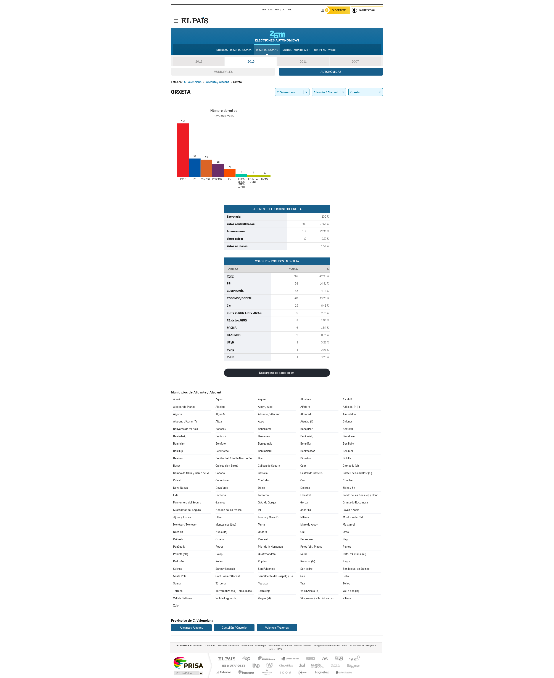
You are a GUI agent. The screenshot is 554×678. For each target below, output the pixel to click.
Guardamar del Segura (187, 509)
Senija (177, 583)
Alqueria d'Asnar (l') (185, 421)
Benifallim (179, 443)
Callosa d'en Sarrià (227, 465)
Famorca (263, 495)
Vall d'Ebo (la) (351, 590)
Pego (346, 539)
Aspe (261, 421)
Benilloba (348, 443)
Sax (302, 576)
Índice (272, 649)
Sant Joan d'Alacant (228, 576)
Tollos (346, 583)
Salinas (177, 568)
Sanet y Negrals (225, 568)
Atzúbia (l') (306, 421)
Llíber (219, 517)
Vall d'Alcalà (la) (309, 590)
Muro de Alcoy (309, 524)
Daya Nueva (180, 487)
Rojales (262, 561)
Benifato (221, 443)
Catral (176, 480)
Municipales (223, 71)
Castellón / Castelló (234, 627)
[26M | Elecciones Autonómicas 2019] (277, 36)
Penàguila (179, 546)
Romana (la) (307, 561)
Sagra (346, 561)
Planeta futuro (333, 665)
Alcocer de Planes (184, 406)
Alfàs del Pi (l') (351, 406)
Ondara (262, 532)
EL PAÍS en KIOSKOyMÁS (363, 645)
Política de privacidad (280, 645)
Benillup (178, 451)
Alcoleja (220, 406)
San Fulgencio (266, 568)
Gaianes (220, 502)
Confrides (264, 480)
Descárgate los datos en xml (277, 372)
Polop (219, 554)
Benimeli (348, 451)
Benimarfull (265, 451)
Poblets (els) (180, 554)
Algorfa (177, 414)
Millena (304, 517)
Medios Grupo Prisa (188, 673)
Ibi (259, 509)
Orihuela (178, 539)
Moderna (245, 672)
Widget (333, 50)
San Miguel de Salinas (356, 568)
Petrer (219, 546)
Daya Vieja (222, 487)
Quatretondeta (267, 554)
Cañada (220, 473)
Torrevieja (264, 590)
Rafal (303, 554)
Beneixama (265, 428)
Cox (302, 480)
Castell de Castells (311, 473)
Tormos (177, 590)
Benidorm (349, 436)
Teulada (263, 583)
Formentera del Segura (187, 502)
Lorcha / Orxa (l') (268, 517)
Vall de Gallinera (183, 598)
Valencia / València (277, 627)
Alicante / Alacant (269, 414)
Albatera (305, 399)
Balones (348, 421)
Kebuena (349, 665)
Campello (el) (351, 465)
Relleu (219, 561)
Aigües (262, 399)
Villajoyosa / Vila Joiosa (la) (316, 598)
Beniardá (221, 436)
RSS (279, 649)
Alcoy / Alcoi (265, 406)
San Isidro (306, 568)
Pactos (286, 50)
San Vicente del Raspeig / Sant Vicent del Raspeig (277, 576)
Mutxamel (349, 524)
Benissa (178, 458)
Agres (219, 399)
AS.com (323, 659)
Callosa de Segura (269, 465)
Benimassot (307, 451)
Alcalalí (347, 399)
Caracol (353, 659)
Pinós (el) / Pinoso (311, 546)
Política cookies (302, 645)
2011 (303, 61)
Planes (347, 546)
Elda (175, 495)
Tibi (302, 583)
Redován (178, 561)
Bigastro (305, 458)
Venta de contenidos (228, 645)
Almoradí (305, 414)
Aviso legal (260, 645)
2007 (355, 61)
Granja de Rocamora (355, 502)
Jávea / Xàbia (351, 509)
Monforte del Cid (353, 517)
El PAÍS (226, 659)
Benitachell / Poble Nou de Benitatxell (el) (235, 458)
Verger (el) (264, 598)
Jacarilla (305, 509)
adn (337, 659)
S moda (303, 672)
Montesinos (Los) (226, 524)
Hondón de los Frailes (229, 509)
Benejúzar (306, 428)
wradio (268, 665)
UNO (256, 665)
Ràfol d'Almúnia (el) (354, 554)
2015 (251, 61)
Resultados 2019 (267, 50)
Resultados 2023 (241, 50)
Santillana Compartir (290, 659)
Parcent (263, 539)
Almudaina (349, 414)
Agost (176, 399)
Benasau (221, 428)
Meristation (343, 672)
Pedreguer (306, 539)
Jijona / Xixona (182, 517)
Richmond (224, 672)
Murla (261, 524)
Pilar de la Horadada (270, 546)
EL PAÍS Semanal (318, 665)
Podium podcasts (266, 672)
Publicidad (247, 645)
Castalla (263, 473)
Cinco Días (285, 665)
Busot (176, 465)
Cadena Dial (301, 665)
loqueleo (322, 672)
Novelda (178, 532)
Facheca (221, 495)
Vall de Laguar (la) (226, 598)
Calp (303, 465)
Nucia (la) (221, 532)
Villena (347, 598)
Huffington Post (232, 665)
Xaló (176, 605)
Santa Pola (179, 576)
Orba (346, 532)
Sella (346, 576)
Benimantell (223, 451)
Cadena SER (309, 659)
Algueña (220, 414)
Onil (302, 532)
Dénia (261, 487)
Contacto (210, 645)
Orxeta (220, 539)
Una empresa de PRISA (188, 662)
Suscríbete (339, 10)
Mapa (345, 645)
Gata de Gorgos (267, 502)
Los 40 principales (247, 659)
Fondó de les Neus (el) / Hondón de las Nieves (362, 495)
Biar (260, 458)
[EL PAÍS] (195, 21)
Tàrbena (221, 583)
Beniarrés (264, 436)
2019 (198, 61)
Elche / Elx (349, 487)
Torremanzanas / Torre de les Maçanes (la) (235, 590)
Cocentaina (222, 480)
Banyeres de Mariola (185, 428)
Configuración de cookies (326, 645)
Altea (219, 421)
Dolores (305, 487)
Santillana (268, 659)
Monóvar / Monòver (185, 524)
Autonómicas (330, 71)
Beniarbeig (179, 436)
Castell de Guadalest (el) (357, 473)
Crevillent (348, 480)
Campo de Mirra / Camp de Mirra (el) (192, 473)
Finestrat (305, 495)
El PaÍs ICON (285, 672)
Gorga (304, 502)
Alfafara (305, 406)
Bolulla (347, 458)
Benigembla (265, 443)
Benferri (348, 428)
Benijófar (305, 443)
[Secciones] (176, 21)
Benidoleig (306, 436)
